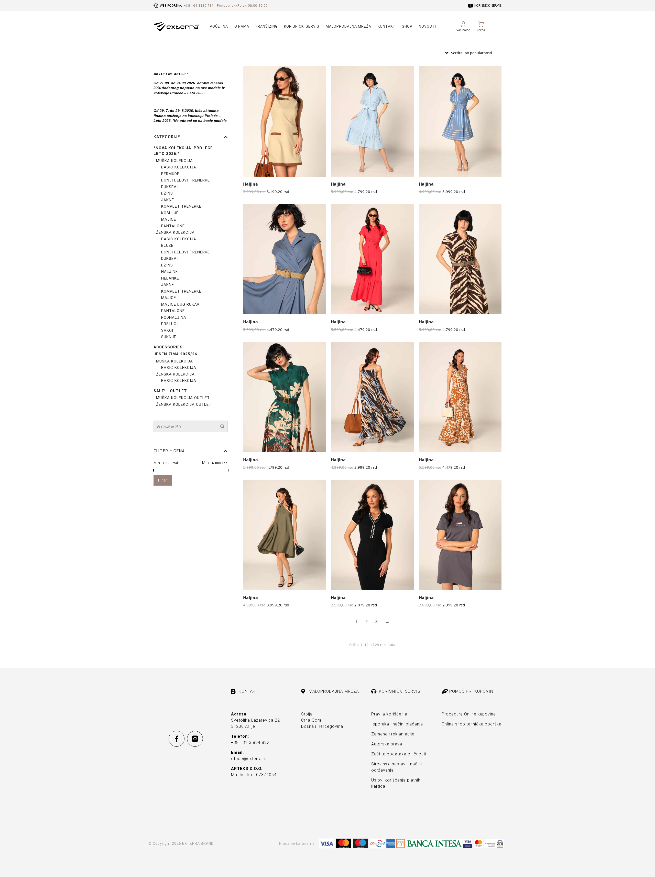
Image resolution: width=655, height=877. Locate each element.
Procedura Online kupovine (469, 714)
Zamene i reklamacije (392, 734)
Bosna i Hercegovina (322, 726)
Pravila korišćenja (389, 714)
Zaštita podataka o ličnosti (398, 754)
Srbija (307, 714)
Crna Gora (311, 720)
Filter (162, 480)
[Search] (222, 426)
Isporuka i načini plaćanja (397, 724)
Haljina (250, 184)
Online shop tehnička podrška (471, 724)
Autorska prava (386, 744)
